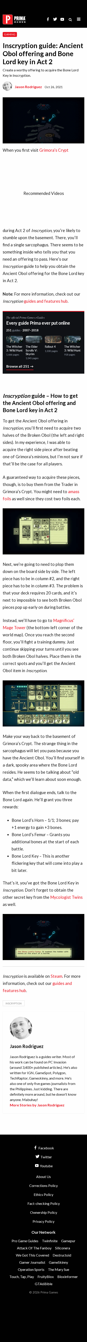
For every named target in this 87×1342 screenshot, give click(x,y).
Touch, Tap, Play (21, 1276)
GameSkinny (58, 1262)
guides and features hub (46, 301)
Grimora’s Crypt (53, 150)
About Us (43, 1176)
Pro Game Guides (25, 1241)
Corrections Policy (43, 1185)
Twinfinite (50, 1241)
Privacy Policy (43, 1221)
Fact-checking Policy (43, 1203)
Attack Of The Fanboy (34, 1248)
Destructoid (62, 1255)
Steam (56, 976)
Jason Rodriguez (28, 87)
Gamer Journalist (32, 1262)
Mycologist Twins (66, 897)
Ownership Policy (43, 1212)
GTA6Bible (43, 1284)
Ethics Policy (43, 1194)
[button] (79, 19)
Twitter (46, 1157)
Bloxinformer (67, 1276)
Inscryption (14, 1003)
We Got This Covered (32, 1255)
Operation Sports (31, 1269)
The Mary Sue (58, 1269)
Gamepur (68, 1241)
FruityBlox (45, 1276)
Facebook (46, 1148)
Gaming (9, 34)
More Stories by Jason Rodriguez (37, 1105)
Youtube (46, 1166)
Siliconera (62, 1248)
